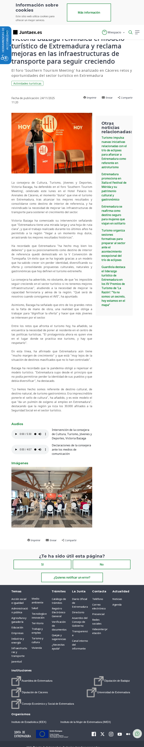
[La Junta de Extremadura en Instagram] (111, 734)
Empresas (17, 633)
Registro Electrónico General (58, 612)
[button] (113, 32)
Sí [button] (42, 564)
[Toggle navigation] (47, 32)
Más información (89, 12)
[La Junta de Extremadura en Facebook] (94, 734)
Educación (17, 627)
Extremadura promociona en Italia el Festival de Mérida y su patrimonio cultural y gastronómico (114, 186)
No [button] (102, 564)
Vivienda (37, 647)
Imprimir (91, 97)
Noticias (117, 599)
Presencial (98, 614)
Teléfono (97, 599)
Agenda (117, 604)
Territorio (38, 623)
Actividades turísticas (27, 83)
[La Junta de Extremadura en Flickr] (128, 734)
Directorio (78, 612)
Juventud (16, 661)
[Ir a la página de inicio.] (22, 32)
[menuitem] (41, 600)
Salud (35, 608)
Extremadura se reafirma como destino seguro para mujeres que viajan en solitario (113, 215)
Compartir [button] (126, 97)
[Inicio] (22, 734)
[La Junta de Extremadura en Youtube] (119, 734)
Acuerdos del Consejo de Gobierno (79, 621)
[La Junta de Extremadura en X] (102, 734)
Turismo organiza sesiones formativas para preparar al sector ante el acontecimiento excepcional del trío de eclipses (113, 245)
